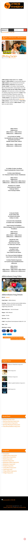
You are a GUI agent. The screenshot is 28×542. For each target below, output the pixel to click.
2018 (5, 334)
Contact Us (15, 507)
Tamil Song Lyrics (12, 37)
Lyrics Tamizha (5, 57)
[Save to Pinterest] (11, 330)
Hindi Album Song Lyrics (9, 457)
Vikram (9, 334)
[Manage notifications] (25, 539)
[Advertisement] (14, 18)
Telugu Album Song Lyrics (10, 471)
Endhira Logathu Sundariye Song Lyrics (16, 383)
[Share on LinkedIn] (14, 330)
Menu (4, 30)
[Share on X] (7, 330)
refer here (21, 99)
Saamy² (8, 297)
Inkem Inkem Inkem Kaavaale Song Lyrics (13, 337)
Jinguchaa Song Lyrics (8, 419)
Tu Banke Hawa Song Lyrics (10, 423)
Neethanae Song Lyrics (13, 376)
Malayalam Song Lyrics (9, 464)
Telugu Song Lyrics (8, 472)
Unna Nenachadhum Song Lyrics (11, 426)
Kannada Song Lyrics (8, 460)
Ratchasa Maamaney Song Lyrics (11, 424)
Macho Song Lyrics (12, 370)
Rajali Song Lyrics (11, 389)
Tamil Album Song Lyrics (9, 467)
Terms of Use (22, 507)
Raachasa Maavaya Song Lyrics (11, 421)
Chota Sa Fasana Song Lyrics (17, 339)
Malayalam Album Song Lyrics (11, 462)
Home (6, 37)
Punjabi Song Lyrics (8, 465)
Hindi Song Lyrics (7, 459)
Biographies (6, 453)
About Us (10, 507)
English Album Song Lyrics (10, 455)
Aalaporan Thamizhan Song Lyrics (15, 364)
